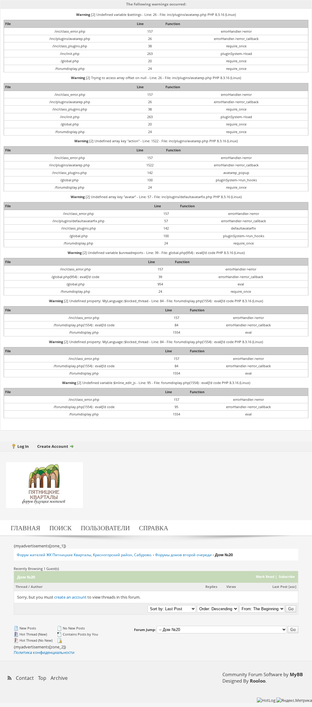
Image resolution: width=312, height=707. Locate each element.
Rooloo (257, 681)
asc (292, 586)
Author (37, 586)
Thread (21, 586)
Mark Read (265, 576)
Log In (23, 446)
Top (42, 678)
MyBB (296, 674)
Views (231, 586)
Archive (59, 678)
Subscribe (286, 576)
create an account (70, 597)
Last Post (280, 586)
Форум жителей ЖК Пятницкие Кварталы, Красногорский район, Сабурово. (84, 554)
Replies (211, 586)
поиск (60, 527)
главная (25, 527)
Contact (25, 678)
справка (153, 527)
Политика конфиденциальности (44, 652)
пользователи (105, 527)
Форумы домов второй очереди (183, 554)
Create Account (52, 446)
